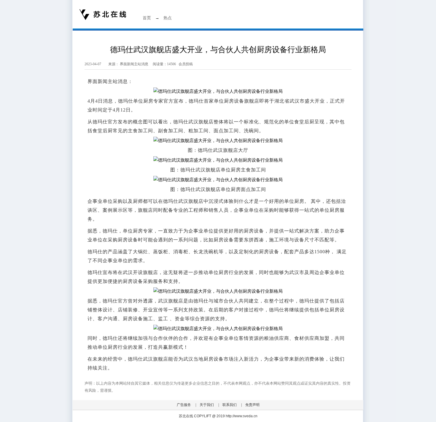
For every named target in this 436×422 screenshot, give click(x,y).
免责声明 (252, 405)
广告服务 (184, 405)
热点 (167, 18)
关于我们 (207, 405)
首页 (147, 18)
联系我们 (229, 405)
